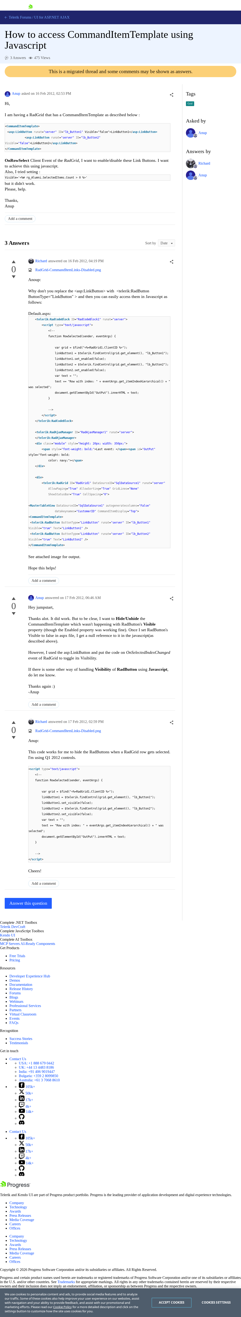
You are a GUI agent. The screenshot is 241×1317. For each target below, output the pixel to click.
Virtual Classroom (22, 1014)
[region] (120, 1302)
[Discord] (21, 1124)
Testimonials (18, 1043)
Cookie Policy (62, 1307)
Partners (15, 1010)
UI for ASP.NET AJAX (52, 17)
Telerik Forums (19, 17)
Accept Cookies (172, 1302)
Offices (14, 1228)
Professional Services (25, 1006)
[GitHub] (21, 1118)
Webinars (16, 1002)
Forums (15, 993)
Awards (15, 1211)
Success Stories (20, 1039)
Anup (16, 93)
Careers (15, 1224)
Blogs (13, 997)
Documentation (20, 985)
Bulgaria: (38, 1076)
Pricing (14, 960)
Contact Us (17, 1059)
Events (14, 1018)
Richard (41, 261)
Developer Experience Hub (29, 976)
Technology (18, 1207)
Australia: (39, 1080)
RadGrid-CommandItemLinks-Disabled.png (68, 270)
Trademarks (66, 1282)
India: (37, 1072)
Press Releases (20, 1216)
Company (16, 1203)
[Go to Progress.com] (15, 1187)
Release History (21, 989)
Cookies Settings (216, 1302)
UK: (36, 1067)
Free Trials (17, 956)
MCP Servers (10, 944)
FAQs (13, 1023)
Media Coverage (21, 1220)
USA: (36, 1063)
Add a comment (20, 219)
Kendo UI (7, 935)
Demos (14, 980)
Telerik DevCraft (12, 927)
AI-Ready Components (37, 944)
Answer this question (28, 903)
